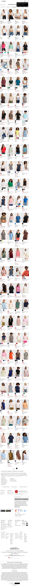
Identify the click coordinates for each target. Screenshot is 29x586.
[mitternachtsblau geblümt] (15, 172)
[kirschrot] (2, 326)
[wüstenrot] (2, 393)
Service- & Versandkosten (20, 550)
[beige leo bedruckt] (0, 104)
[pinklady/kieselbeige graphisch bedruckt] (2, 343)
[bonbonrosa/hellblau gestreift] (22, 377)
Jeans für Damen (7, 538)
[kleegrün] (9, 138)
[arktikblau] (22, 206)
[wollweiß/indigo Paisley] (15, 52)
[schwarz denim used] (3, 310)
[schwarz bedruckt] (8, 69)
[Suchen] (21, 1)
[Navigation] (1, 1)
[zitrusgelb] (15, 138)
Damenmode (9, 521)
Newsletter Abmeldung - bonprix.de (18, 505)
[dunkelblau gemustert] (0, 206)
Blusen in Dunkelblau (3, 482)
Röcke (6, 535)
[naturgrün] (8, 460)
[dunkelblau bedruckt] (8, 277)
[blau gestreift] (0, 69)
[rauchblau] (26, 69)
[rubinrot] (16, 343)
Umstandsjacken (17, 536)
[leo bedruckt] (8, 121)
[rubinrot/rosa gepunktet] (0, 87)
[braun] (25, 69)
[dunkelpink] (24, 52)
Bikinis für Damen (25, 535)
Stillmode (16, 538)
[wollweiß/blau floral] (15, 104)
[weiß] (0, 20)
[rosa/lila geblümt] (8, 206)
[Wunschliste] (26, 1)
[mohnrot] (8, 360)
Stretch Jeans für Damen (16, 533)
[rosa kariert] (24, 104)
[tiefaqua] (5, 52)
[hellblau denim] (15, 189)
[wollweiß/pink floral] (0, 277)
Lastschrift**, (16, 515)
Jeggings (21, 533)
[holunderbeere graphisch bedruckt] (18, 69)
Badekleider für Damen (25, 536)
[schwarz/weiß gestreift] (16, 360)
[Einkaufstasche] (28, 1)
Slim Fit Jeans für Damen (12, 533)
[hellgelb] (16, 443)
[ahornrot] (8, 258)
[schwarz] (9, 20)
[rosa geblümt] (8, 223)
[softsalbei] (24, 121)
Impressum (15, 552)
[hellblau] (5, 360)
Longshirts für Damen (21, 536)
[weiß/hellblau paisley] (2, 258)
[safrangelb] (19, 206)
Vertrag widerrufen (24, 552)
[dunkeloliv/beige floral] (0, 223)
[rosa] (0, 360)
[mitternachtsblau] (8, 377)
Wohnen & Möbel (10, 526)
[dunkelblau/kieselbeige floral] (8, 343)
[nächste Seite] (16, 468)
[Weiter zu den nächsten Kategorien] (28, 6)
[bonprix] (4, 1)
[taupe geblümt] (18, 172)
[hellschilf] (8, 155)
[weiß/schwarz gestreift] (18, 360)
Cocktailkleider (3, 534)
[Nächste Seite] (6, 52)
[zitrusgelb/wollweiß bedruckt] (2, 240)
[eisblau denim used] (0, 310)
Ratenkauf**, (20, 514)
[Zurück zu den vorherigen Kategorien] (0, 6)
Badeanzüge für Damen (25, 541)
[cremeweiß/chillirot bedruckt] (0, 443)
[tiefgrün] (8, 87)
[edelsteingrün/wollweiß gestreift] (8, 52)
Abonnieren (21, 499)
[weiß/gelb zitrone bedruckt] (0, 377)
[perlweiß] (22, 294)
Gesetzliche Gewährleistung (14, 553)
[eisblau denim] (22, 138)
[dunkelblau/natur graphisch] (0, 343)
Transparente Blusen (3, 483)
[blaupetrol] (15, 87)
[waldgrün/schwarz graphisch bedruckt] (16, 69)
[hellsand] (26, 52)
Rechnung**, (16, 514)
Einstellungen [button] (11, 583)
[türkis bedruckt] (22, 155)
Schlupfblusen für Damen (4, 481)
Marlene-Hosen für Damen (11, 543)
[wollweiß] (15, 20)
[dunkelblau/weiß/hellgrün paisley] (0, 258)
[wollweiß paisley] (15, 326)
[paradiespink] (24, 69)
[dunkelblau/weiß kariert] (24, 326)
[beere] (18, 240)
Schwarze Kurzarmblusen (13, 481)
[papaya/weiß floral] (22, 410)
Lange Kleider (3, 537)
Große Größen (10, 525)
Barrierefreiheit (19, 552)
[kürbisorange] (26, 258)
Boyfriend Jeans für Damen (11, 537)
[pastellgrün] (25, 87)
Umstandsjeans (17, 535)
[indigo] (25, 121)
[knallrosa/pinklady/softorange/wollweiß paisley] (15, 258)
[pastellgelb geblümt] (8, 104)
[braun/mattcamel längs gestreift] (15, 460)
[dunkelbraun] (24, 189)
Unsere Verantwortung (18, 525)
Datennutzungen (21, 563)
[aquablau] (22, 121)
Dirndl (25, 533)
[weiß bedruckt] (8, 240)
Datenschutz (4, 552)
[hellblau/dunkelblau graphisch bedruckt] (8, 393)
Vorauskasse (20, 515)
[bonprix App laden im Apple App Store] (3, 511)
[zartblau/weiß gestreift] (22, 460)
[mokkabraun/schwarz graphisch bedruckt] (15, 69)
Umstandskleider (17, 537)
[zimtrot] (22, 277)
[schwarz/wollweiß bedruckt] (0, 240)
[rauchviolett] (25, 258)
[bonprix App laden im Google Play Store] (8, 511)
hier (12, 567)
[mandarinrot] (25, 52)
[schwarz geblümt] (15, 360)
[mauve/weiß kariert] (22, 326)
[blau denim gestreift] (15, 223)
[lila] (12, 326)
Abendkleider (2, 533)
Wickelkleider (7, 534)
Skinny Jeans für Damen (12, 535)
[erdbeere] (16, 138)
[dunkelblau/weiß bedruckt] (22, 310)
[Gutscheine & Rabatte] (24, 1)
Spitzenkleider (3, 535)
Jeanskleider (7, 536)
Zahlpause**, (23, 514)
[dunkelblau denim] (16, 189)
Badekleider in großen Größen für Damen (26, 539)
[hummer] (10, 326)
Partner (5, 563)
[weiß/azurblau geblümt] (22, 172)
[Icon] (6, 10)
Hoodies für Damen (21, 535)
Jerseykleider (7, 533)
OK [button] (17, 583)
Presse (16, 524)
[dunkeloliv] (9, 326)
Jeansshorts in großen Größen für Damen (12, 540)
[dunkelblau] (9, 87)
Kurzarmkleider (3, 536)
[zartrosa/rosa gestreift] (22, 343)
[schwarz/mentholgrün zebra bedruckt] (15, 310)
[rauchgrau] (8, 172)
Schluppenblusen (3, 484)
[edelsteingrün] (8, 189)
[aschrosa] (12, 155)
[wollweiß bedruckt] (8, 410)
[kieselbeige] (10, 155)
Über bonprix (16, 521)
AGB (1, 552)
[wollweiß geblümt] (16, 172)
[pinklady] (0, 52)
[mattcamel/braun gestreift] (24, 343)
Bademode (9, 524)
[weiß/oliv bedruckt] (0, 426)
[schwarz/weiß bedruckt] (22, 360)
